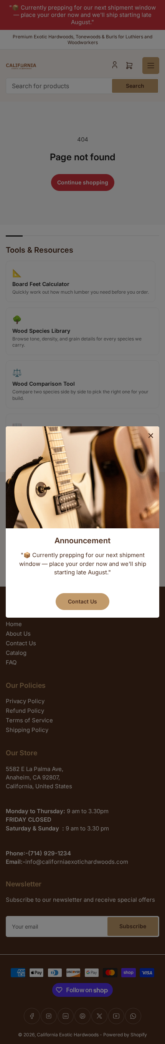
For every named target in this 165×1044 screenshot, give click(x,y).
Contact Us (82, 601)
